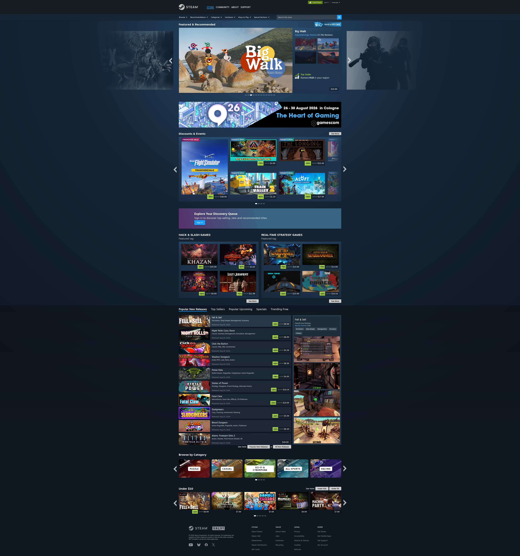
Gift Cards (256, 549)
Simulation (299, 329)
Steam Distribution (259, 545)
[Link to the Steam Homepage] (188, 9)
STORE (210, 7)
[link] (205, 169)
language (335, 2)
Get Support (323, 540)
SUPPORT (246, 7)
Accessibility (299, 536)
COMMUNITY (222, 7)
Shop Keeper (310, 329)
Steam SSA (256, 536)
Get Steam (322, 531)
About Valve (281, 531)
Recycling (279, 545)
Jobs (277, 536)
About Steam (257, 531)
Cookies (297, 545)
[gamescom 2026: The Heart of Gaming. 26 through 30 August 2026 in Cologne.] (260, 115)
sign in (326, 2)
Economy (332, 329)
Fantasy (298, 333)
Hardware (280, 540)
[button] (183, 17)
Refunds (297, 549)
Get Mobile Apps (324, 536)
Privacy (297, 531)
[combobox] (307, 17)
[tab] (193, 309)
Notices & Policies (301, 540)
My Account (323, 545)
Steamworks (257, 540)
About (235, 7)
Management (322, 329)
